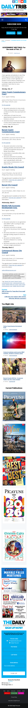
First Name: (14, 647)
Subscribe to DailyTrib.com (14, 700)
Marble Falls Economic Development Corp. (11, 207)
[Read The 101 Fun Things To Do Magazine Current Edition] (14, 438)
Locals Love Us (7, 693)
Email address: (14, 662)
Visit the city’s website (15, 198)
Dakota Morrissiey (13, 329)
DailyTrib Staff (12, 381)
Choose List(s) (14, 639)
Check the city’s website (15, 180)
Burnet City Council (9, 185)
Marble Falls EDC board (18, 286)
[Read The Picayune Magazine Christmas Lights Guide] (14, 546)
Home (2, 40)
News (4, 690)
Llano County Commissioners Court (14, 93)
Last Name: (14, 654)
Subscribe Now (11, 33)
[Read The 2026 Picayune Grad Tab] (14, 506)
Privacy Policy (14, 697)
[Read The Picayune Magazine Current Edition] (14, 406)
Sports (8, 690)
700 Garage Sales (6, 684)
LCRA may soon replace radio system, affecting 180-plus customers (15, 296)
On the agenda (6, 105)
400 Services (4, 683)
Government (7, 40)
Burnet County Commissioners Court (11, 131)
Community (13, 690)
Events (23, 690)
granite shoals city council (12, 284)
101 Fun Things (14, 693)
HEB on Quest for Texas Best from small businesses (13, 291)
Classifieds (19, 690)
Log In (19, 33)
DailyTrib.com (17, 53)
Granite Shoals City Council (13, 167)
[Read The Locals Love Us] (14, 471)
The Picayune (21, 693)
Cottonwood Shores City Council (12, 252)
